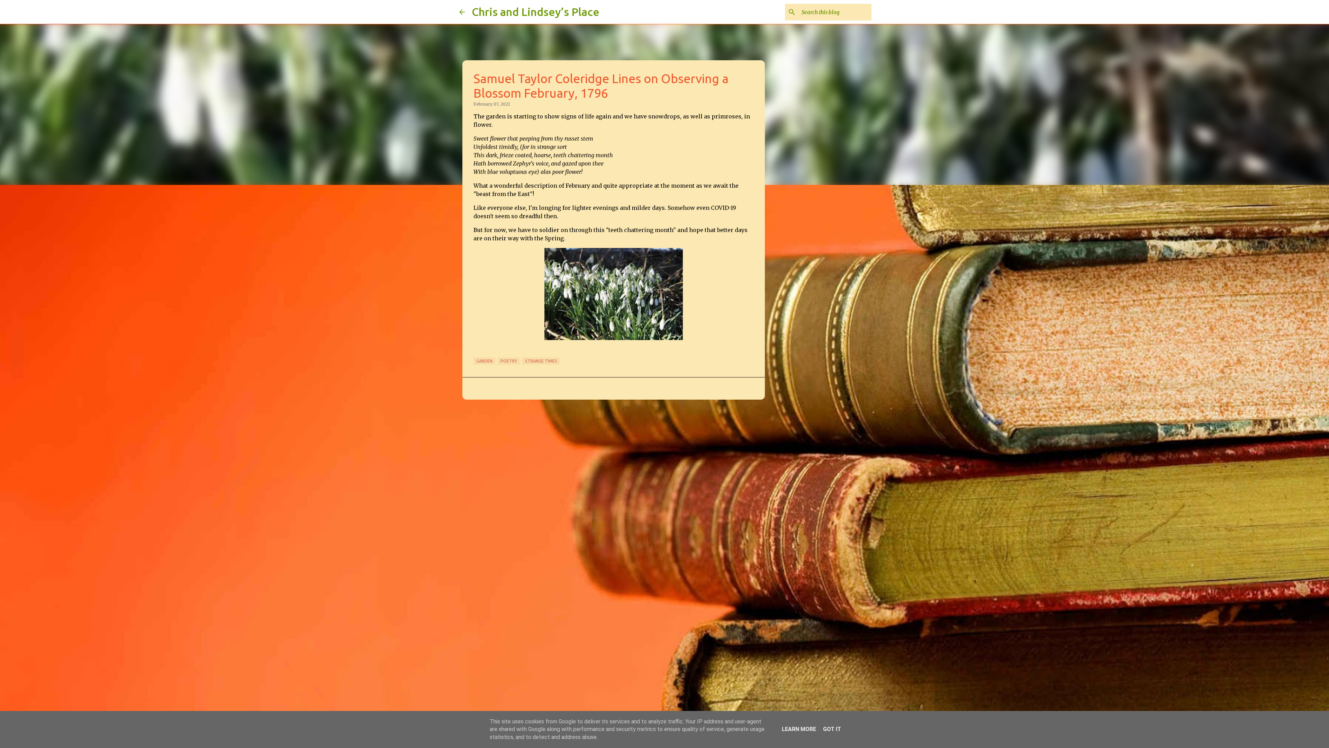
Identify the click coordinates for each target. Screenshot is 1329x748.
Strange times (541, 361)
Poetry (508, 361)
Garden (484, 361)
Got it (832, 729)
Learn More (799, 729)
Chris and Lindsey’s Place (535, 12)
